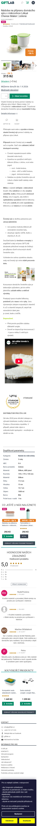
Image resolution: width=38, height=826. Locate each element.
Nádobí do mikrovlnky (26, 456)
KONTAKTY (4, 751)
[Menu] (33, 3)
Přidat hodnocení (19, 584)
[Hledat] (22, 3)
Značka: (8, 26)
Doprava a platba (6, 765)
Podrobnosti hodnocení (27, 24)
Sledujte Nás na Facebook (12, 733)
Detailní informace (8, 113)
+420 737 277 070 (10, 730)
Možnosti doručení (9, 90)
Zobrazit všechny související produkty (19, 712)
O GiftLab (4, 748)
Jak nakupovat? (6, 762)
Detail (24, 536)
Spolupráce (4, 757)
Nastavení (18, 814)
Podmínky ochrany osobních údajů (12, 773)
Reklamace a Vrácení (8, 767)
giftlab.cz (7, 736)
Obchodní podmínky (7, 770)
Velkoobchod (5, 759)
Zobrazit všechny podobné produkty (19, 543)
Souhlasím (27, 821)
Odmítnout (9, 821)
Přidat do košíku (21, 96)
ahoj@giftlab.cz (9, 727)
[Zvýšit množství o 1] (8, 95)
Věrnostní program (7, 754)
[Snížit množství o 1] (8, 97)
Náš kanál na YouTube (11, 739)
